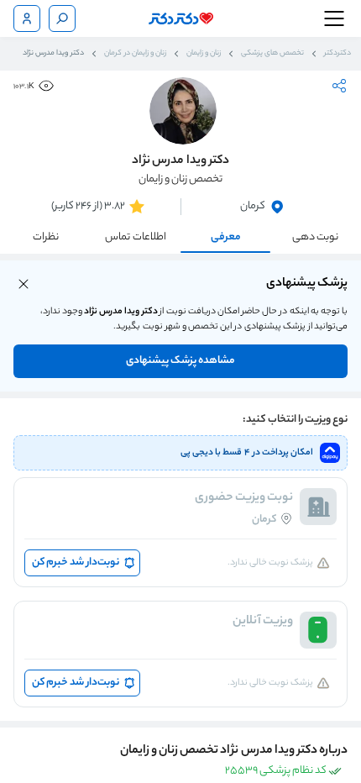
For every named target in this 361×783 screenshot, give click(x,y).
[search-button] (62, 18)
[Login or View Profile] (26, 18)
